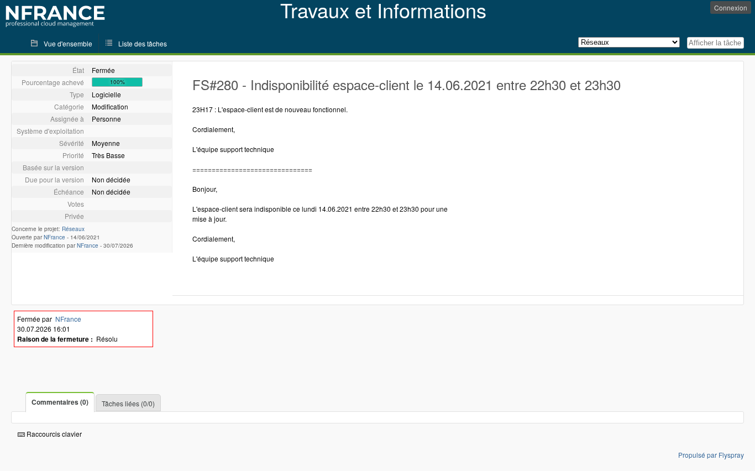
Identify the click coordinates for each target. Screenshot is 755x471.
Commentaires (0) (60, 402)
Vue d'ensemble (68, 43)
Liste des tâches (142, 43)
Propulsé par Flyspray (711, 454)
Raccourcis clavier (53, 433)
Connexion (730, 7)
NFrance (54, 237)
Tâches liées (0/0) (128, 403)
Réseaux (73, 229)
